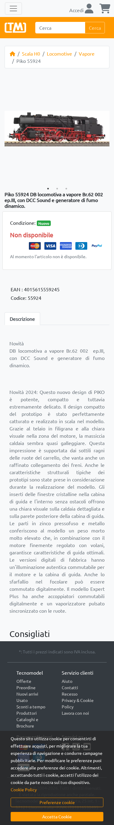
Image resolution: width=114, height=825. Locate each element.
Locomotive (59, 53)
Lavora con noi (75, 713)
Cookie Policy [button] (24, 789)
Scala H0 (31, 53)
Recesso (70, 694)
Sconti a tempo (30, 706)
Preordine (26, 687)
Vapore (87, 53)
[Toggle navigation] (13, 8)
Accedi (77, 10)
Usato (22, 700)
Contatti (70, 687)
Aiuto (67, 681)
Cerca (95, 28)
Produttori (26, 713)
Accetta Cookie (57, 816)
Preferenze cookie (57, 802)
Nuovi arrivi (27, 694)
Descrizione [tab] (22, 319)
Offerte (23, 681)
